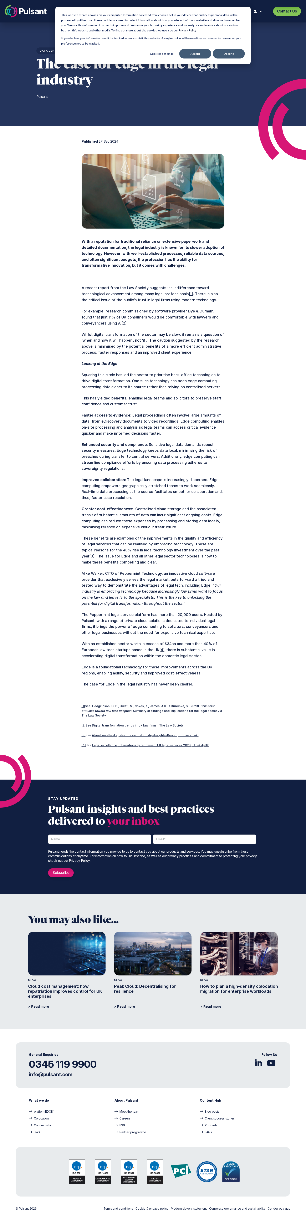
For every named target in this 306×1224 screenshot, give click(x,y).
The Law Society (94, 715)
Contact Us (287, 11)
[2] (124, 323)
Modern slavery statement (189, 1208)
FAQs (208, 1132)
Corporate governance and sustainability (237, 1208)
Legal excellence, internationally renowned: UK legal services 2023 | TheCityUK (150, 745)
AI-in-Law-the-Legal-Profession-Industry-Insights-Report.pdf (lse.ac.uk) (145, 735)
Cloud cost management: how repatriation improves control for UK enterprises (65, 991)
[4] (161, 650)
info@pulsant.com (50, 1074)
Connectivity (42, 1125)
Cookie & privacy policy (152, 1208)
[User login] (259, 11)
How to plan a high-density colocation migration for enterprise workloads (239, 989)
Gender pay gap (279, 1208)
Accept (195, 53)
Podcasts (211, 1125)
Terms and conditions (118, 1208)
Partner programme (132, 1132)
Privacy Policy (187, 30)
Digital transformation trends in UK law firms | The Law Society (138, 725)
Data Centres (51, 50)
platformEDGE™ (44, 1111)
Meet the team (129, 1111)
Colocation (41, 1118)
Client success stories (220, 1118)
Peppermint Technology (141, 573)
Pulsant (42, 97)
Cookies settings (162, 53)
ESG (122, 1125)
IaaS (37, 1132)
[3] (92, 556)
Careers (125, 1118)
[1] (191, 294)
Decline (229, 53)
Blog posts (212, 1111)
